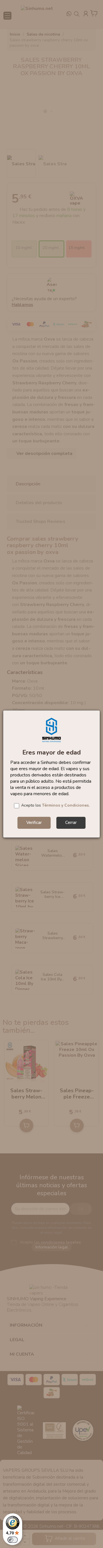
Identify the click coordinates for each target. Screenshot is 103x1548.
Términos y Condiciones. (66, 805)
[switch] (12, 1540)
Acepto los (55, 805)
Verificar (34, 822)
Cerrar (71, 822)
